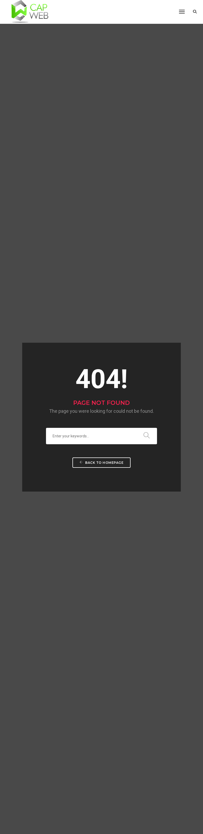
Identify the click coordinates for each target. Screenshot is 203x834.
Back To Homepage (104, 463)
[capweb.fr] (27, 12)
